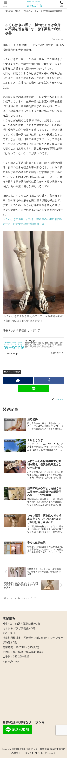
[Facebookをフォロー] (49, 380)
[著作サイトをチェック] (18, 380)
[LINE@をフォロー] (33, 388)
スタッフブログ (13, 372)
